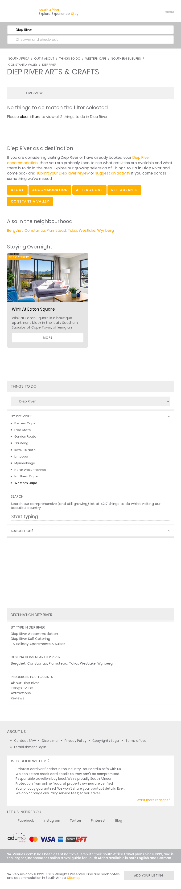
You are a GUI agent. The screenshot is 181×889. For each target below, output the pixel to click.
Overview (34, 93)
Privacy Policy (75, 741)
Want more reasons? (153, 800)
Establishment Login (30, 747)
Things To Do (69, 59)
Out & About (44, 59)
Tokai (72, 230)
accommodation (50, 189)
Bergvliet (15, 230)
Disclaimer (50, 741)
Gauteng (21, 443)
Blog (118, 820)
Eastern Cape (25, 423)
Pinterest (98, 820)
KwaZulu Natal (25, 450)
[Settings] (149, 11)
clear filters (30, 116)
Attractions (21, 693)
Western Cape (95, 59)
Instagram (52, 820)
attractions (89, 189)
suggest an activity (112, 173)
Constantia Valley (22, 65)
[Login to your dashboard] (141, 11)
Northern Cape (26, 476)
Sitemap (74, 878)
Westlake (87, 230)
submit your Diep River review (63, 173)
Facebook (26, 820)
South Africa (18, 59)
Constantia (35, 230)
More (48, 337)
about (17, 189)
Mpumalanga (24, 463)
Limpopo (21, 456)
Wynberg (105, 230)
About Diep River (25, 683)
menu (160, 11)
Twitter (75, 820)
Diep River (49, 65)
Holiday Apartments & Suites (40, 643)
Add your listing (149, 875)
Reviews (17, 698)
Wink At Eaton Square (33, 309)
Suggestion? (22, 531)
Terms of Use (135, 741)
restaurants (124, 189)
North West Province (30, 469)
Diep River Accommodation (34, 633)
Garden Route (25, 436)
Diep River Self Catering (30, 638)
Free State (22, 430)
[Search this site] (132, 11)
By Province (21, 416)
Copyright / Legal (105, 741)
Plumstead (56, 230)
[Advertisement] (90, 573)
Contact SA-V (25, 741)
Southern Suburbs (126, 59)
